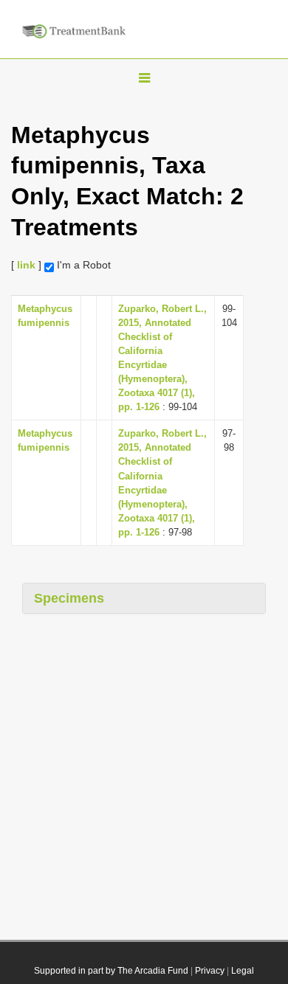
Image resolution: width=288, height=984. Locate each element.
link (26, 265)
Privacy (209, 971)
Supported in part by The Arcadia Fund (111, 971)
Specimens (69, 598)
